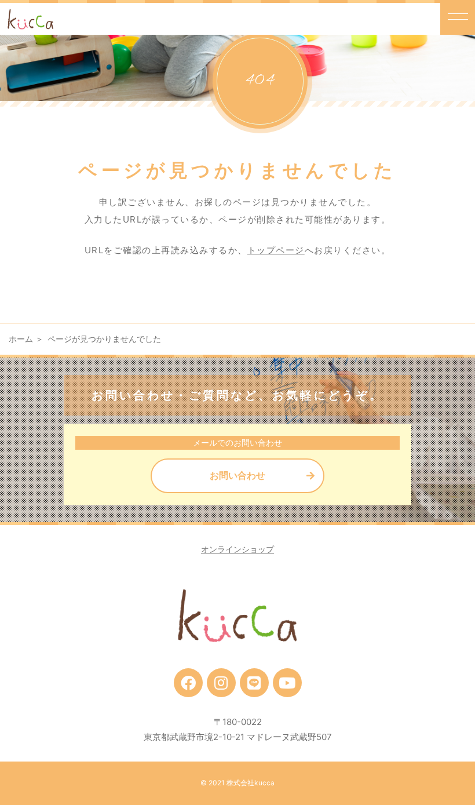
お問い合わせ (237, 475)
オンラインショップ (237, 549)
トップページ (276, 250)
